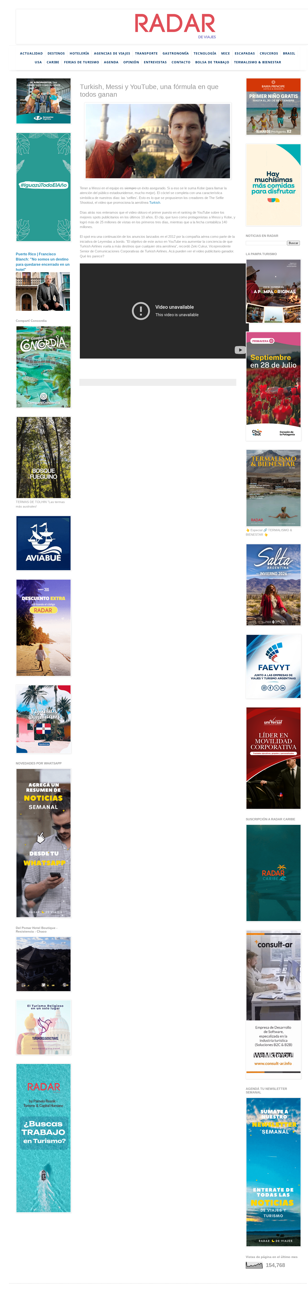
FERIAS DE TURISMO (81, 62)
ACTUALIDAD (31, 53)
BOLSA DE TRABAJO (212, 62)
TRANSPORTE (146, 53)
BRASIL (289, 53)
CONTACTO (181, 62)
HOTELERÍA (79, 53)
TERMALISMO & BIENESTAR (257, 62)
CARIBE (53, 62)
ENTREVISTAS (155, 62)
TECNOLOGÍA (205, 53)
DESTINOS (56, 53)
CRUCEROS (269, 53)
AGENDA (111, 62)
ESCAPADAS (245, 53)
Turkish (154, 202)
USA (38, 62)
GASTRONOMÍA (176, 53)
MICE (225, 53)
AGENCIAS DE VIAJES (112, 53)
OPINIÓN (131, 62)
